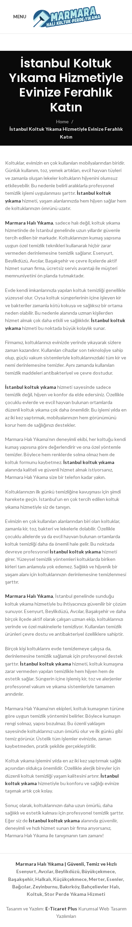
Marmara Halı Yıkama (29, 223)
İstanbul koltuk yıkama (30, 387)
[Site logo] (67, 16)
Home (62, 121)
